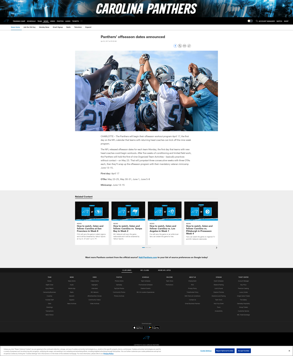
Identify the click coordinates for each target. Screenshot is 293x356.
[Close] (289, 350)
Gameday (119, 284)
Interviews (95, 288)
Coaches (49, 296)
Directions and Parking (219, 296)
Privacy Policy (192, 288)
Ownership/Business (49, 292)
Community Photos (119, 292)
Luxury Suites (243, 292)
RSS (192, 284)
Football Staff (49, 300)
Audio (72, 284)
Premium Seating (243, 288)
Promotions (169, 284)
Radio (72, 292)
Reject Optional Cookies (224, 351)
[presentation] (217, 248)
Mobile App (71, 288)
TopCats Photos (119, 288)
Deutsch (71, 296)
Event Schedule (218, 281)
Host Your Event (219, 303)
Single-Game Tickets (243, 296)
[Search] (257, 20)
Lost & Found (219, 288)
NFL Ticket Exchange (243, 315)
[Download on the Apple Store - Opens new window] (138, 328)
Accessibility (218, 311)
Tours (218, 307)
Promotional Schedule (145, 284)
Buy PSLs (243, 284)
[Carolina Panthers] (146, 338)
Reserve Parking (219, 284)
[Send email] (184, 47)
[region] (146, 351)
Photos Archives (119, 296)
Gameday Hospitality (243, 303)
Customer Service (243, 311)
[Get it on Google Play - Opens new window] (154, 328)
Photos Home (119, 281)
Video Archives (94, 303)
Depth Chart (49, 284)
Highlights (94, 284)
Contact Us (192, 300)
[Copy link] (189, 46)
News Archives (71, 303)
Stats (49, 303)
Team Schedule (145, 281)
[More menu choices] (81, 21)
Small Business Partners (192, 303)
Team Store (169, 281)
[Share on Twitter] (180, 47)
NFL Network (94, 292)
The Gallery (243, 300)
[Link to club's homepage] (6, 21)
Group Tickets (243, 307)
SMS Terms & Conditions (192, 296)
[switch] (250, 20)
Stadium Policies (218, 292)
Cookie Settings (206, 351)
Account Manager (243, 281)
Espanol (71, 300)
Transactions (49, 311)
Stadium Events (145, 288)
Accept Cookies (243, 351)
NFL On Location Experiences (145, 292)
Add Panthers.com (148, 257)
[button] (143, 247)
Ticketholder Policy (192, 292)
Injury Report (49, 288)
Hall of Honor (50, 315)
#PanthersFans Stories (95, 296)
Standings (49, 307)
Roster (49, 281)
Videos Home (95, 281)
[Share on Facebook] (175, 47)
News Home (71, 281)
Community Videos (95, 300)
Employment (192, 281)
